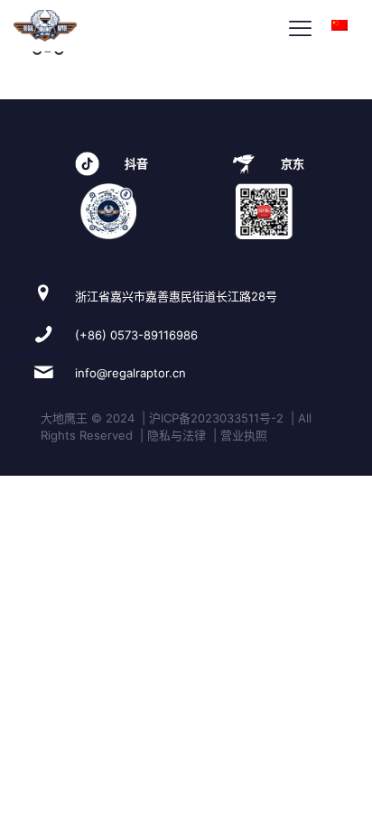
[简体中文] (339, 26)
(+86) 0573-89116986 (136, 335)
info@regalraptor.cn (130, 373)
